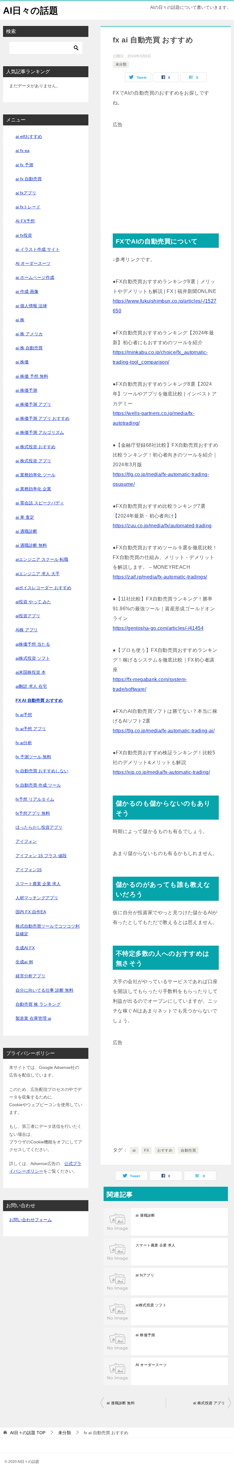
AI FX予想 (25, 220)
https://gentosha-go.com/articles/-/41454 (158, 628)
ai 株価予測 (145, 1335)
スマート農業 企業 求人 (156, 1245)
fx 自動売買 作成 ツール (38, 785)
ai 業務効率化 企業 (33, 488)
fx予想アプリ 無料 (33, 813)
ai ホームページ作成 (35, 277)
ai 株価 (22, 361)
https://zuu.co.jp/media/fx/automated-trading (162, 525)
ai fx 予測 (24, 164)
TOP (27, 1432)
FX (146, 1150)
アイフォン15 (29, 869)
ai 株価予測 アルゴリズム (40, 432)
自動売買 (188, 1150)
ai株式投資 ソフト (151, 1305)
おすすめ (164, 1150)
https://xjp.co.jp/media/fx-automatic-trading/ (161, 772)
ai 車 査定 (25, 517)
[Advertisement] (166, 172)
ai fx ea (23, 150)
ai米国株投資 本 (31, 672)
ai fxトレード (28, 206)
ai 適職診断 (145, 1215)
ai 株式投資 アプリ (209, 1403)
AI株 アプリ (27, 629)
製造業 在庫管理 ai (33, 1018)
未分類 (120, 64)
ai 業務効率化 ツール (35, 474)
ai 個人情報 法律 (31, 305)
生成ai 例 (24, 961)
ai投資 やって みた (33, 601)
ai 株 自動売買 (29, 347)
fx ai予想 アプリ (31, 728)
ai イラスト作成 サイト (38, 249)
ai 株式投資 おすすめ (35, 446)
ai (134, 1150)
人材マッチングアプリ (37, 897)
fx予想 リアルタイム (35, 799)
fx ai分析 (24, 742)
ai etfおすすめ (29, 136)
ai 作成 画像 (27, 291)
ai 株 (20, 319)
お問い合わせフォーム (30, 1219)
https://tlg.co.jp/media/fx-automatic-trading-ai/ (163, 730)
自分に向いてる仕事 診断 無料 (44, 990)
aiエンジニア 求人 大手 (38, 573)
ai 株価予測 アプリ (33, 404)
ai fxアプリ (145, 1275)
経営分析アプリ (30, 975)
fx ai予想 (24, 714)
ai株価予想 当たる (33, 644)
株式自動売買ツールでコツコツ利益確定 (48, 930)
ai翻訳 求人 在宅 (31, 686)
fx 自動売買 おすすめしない (42, 770)
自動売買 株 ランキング (38, 1004)
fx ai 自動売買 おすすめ (39, 700)
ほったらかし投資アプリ (39, 827)
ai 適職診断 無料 (121, 1403)
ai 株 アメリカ (29, 333)
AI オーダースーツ (151, 1365)
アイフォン (26, 841)
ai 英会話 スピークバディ (40, 502)
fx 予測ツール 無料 (33, 756)
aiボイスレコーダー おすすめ (43, 587)
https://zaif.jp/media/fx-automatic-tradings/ (160, 576)
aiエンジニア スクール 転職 (42, 559)
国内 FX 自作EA (31, 911)
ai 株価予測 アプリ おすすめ (42, 418)
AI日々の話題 (30, 10)
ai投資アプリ (28, 615)
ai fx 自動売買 (29, 178)
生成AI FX (25, 947)
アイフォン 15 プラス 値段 (41, 855)
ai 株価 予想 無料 (32, 376)
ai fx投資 (24, 235)
